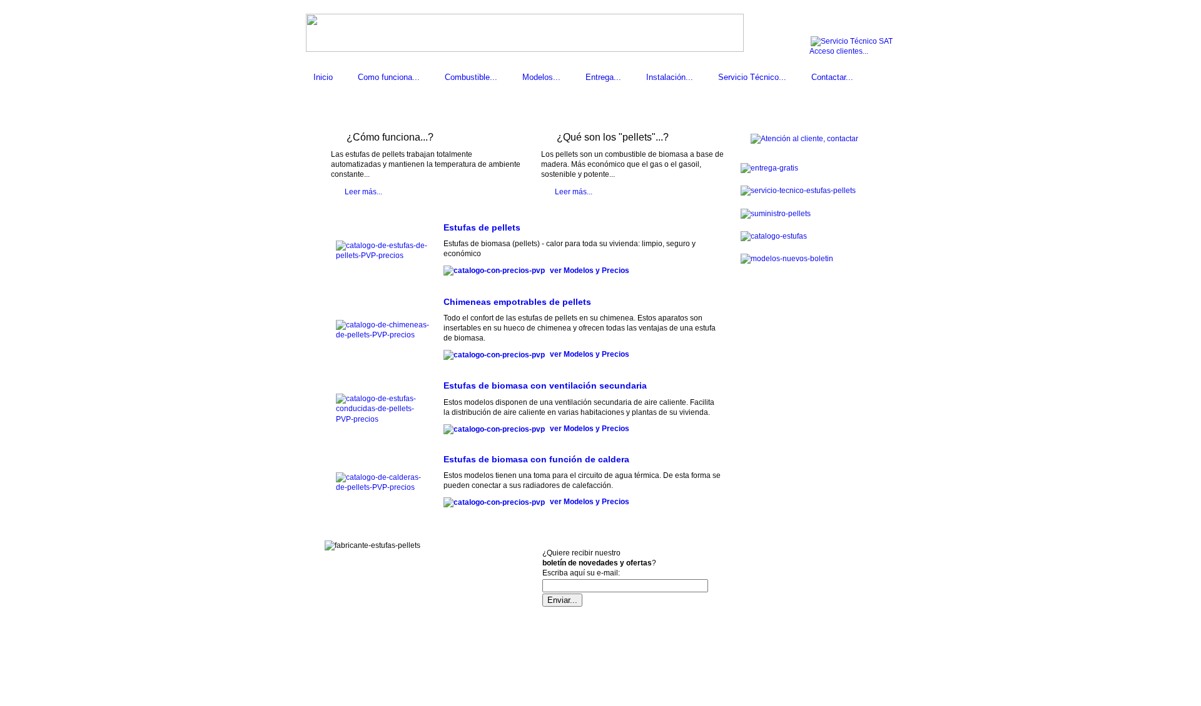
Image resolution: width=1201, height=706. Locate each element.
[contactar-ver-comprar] (774, 236)
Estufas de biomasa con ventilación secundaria (545, 385)
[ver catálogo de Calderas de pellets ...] (383, 487)
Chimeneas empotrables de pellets (517, 302)
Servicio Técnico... (752, 77)
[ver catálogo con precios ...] (495, 270)
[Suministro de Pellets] (798, 190)
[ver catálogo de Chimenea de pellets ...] (383, 335)
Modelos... (541, 77)
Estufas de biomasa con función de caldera (536, 459)
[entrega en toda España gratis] (769, 168)
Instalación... (669, 77)
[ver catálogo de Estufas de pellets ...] (383, 255)
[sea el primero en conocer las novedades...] (787, 258)
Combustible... (471, 77)
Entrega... (603, 77)
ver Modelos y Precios (588, 270)
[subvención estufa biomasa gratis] (804, 138)
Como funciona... (389, 77)
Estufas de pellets (481, 227)
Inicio (323, 77)
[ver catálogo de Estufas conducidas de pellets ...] (383, 419)
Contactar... (832, 77)
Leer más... (363, 191)
